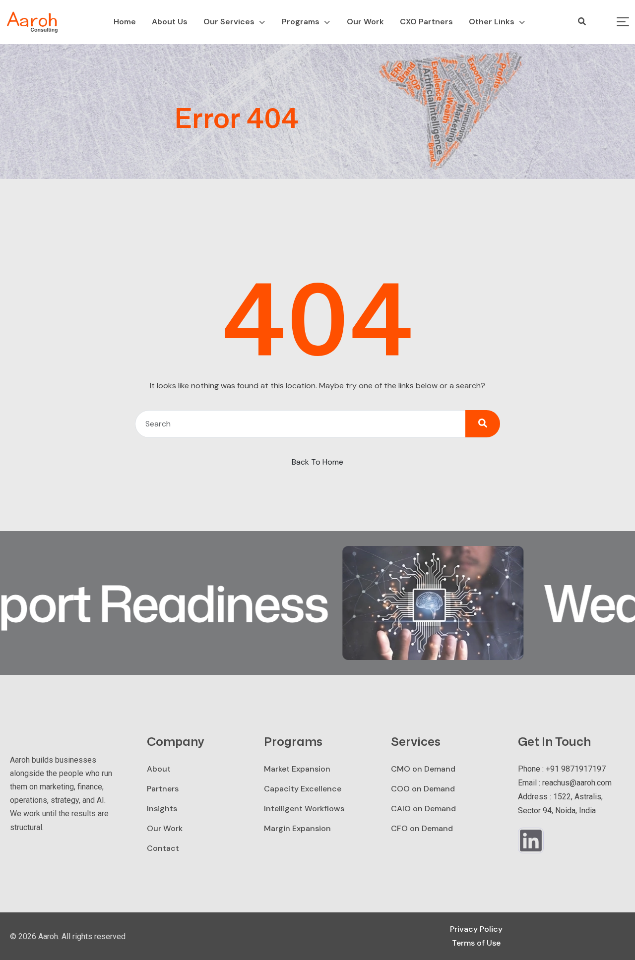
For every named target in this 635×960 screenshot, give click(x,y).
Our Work (365, 21)
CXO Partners (426, 21)
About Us (170, 21)
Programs (300, 21)
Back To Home (317, 462)
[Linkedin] (531, 840)
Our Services (228, 21)
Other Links (491, 21)
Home (125, 21)
